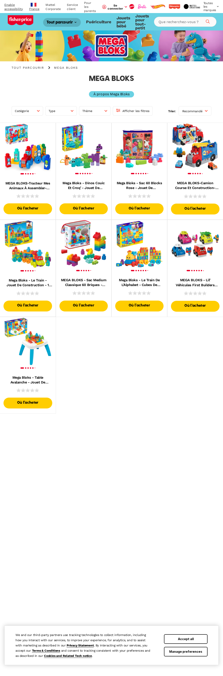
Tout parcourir (60, 22)
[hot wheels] (157, 6)
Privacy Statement (80, 645)
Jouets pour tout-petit (142, 21)
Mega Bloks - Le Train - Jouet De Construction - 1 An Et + (28, 283)
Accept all (186, 639)
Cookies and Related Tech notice (68, 656)
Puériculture (98, 21)
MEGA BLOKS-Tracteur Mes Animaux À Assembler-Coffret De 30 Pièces (27, 186)
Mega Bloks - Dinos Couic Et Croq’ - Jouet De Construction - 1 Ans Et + (84, 186)
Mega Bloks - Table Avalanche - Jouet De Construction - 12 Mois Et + (27, 380)
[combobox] (185, 22)
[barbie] (142, 6)
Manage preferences (185, 651)
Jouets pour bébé (123, 21)
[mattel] (131, 6)
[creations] (192, 6)
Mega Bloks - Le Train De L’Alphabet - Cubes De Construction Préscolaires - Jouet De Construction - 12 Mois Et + (139, 283)
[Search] (207, 21)
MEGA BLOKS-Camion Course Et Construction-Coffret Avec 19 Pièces (195, 186)
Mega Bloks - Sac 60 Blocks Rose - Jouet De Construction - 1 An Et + (139, 186)
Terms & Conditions (46, 650)
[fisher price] (174, 6)
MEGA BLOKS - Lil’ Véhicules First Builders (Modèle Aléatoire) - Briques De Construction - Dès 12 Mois (195, 283)
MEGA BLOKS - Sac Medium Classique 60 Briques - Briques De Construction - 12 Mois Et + (83, 283)
